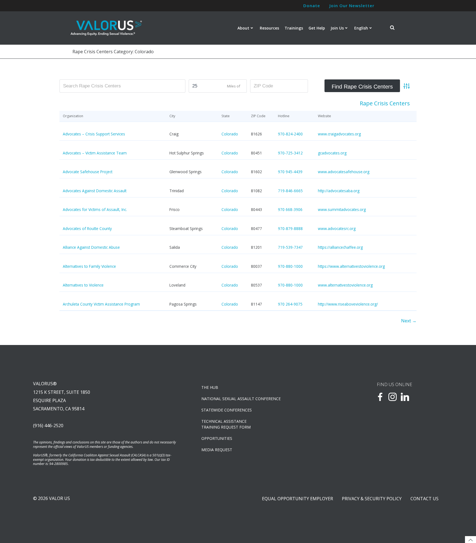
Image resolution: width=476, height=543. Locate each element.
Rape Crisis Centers (385, 103)
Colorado (229, 134)
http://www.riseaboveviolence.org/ (348, 304)
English (361, 28)
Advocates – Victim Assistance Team (95, 153)
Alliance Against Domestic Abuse (91, 247)
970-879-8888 (290, 228)
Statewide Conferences (226, 410)
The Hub (209, 387)
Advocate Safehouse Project (87, 171)
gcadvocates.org (332, 153)
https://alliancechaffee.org (340, 247)
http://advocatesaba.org (338, 190)
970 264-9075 (290, 304)
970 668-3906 (290, 209)
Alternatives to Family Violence (89, 266)
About (243, 28)
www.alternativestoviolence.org (345, 285)
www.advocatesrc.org (337, 228)
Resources (269, 28)
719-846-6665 (290, 190)
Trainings (294, 28)
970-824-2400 (290, 134)
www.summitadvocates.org (342, 209)
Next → (408, 321)
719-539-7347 (290, 247)
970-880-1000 (290, 266)
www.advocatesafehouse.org (343, 171)
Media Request (216, 449)
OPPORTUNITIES (216, 438)
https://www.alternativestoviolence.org (351, 266)
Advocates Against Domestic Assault (94, 190)
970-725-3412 (290, 153)
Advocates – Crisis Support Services (94, 134)
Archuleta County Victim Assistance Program (101, 304)
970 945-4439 (290, 171)
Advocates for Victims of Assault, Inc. (95, 209)
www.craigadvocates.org (339, 134)
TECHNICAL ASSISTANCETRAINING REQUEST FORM (226, 424)
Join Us (337, 28)
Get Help (317, 28)
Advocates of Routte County (87, 228)
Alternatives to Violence (83, 285)
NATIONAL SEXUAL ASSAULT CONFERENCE (241, 398)
